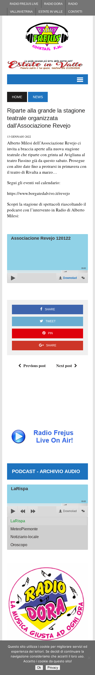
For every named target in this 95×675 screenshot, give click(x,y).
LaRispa (17, 521)
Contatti (75, 11)
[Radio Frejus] (47, 36)
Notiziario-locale (24, 537)
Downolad (70, 278)
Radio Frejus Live (24, 4)
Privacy (53, 667)
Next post (64, 365)
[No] (88, 657)
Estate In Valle (50, 11)
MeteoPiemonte (24, 529)
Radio (72, 4)
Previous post (34, 365)
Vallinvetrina (21, 11)
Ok (39, 667)
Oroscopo (18, 545)
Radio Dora (53, 4)
